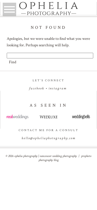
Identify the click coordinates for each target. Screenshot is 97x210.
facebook (36, 88)
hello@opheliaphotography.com (48, 138)
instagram (57, 88)
